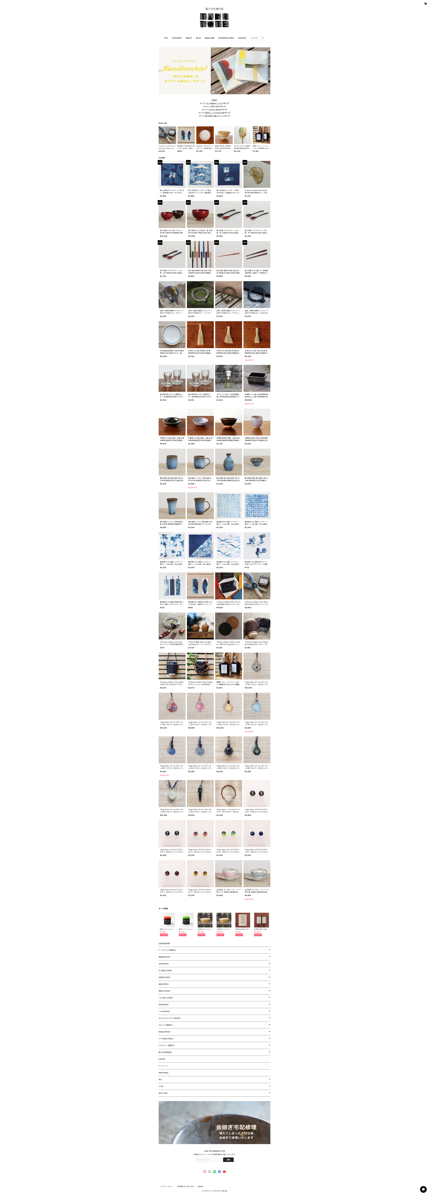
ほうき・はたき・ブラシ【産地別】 (170, 1018)
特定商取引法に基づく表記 (185, 1186)
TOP (166, 38)
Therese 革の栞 (214, 110)
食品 (160, 1079)
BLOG (198, 38)
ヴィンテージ (163, 1066)
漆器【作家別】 (164, 964)
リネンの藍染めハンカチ (213, 103)
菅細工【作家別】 (164, 991)
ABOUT (189, 38)
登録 (228, 1160)
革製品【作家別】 (164, 1032)
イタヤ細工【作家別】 (166, 998)
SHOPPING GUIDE (226, 38)
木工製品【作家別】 (165, 970)
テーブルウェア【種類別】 (167, 950)
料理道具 (162, 1059)
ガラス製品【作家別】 (166, 1039)
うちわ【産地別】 (164, 1011)
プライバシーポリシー (167, 1186)
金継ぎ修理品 (163, 1073)
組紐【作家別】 (164, 984)
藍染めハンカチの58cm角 (214, 113)
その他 (161, 1086)
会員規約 (200, 1186)
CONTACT (242, 38)
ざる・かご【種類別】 (165, 1025)
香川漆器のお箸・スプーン (214, 116)
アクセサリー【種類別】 (166, 1045)
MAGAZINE (209, 38)
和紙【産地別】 (164, 1005)
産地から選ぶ (163, 1093)
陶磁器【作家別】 (164, 957)
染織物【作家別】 (164, 977)
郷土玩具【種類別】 (165, 1052)
